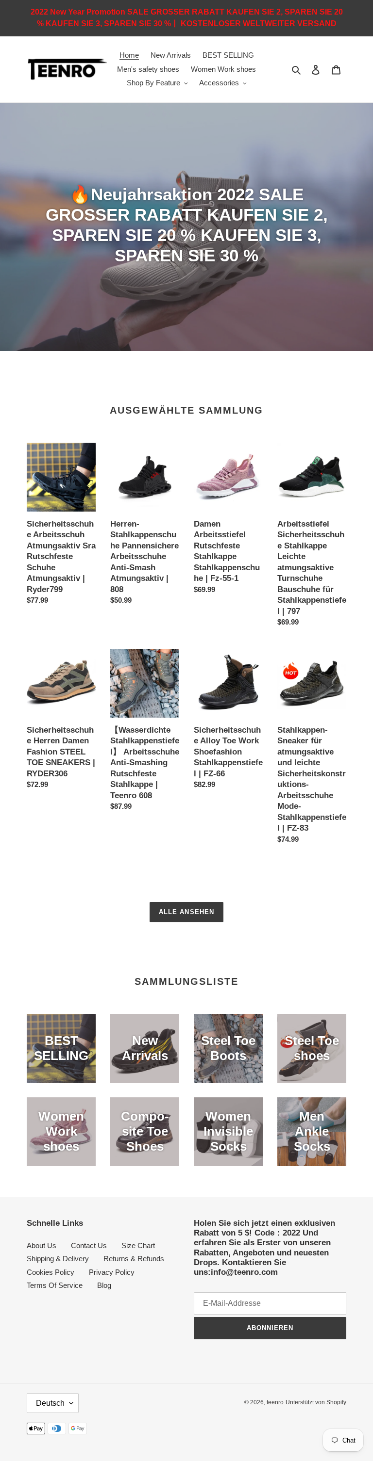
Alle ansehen (186, 911)
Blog (104, 1285)
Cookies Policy (50, 1272)
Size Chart (138, 1245)
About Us (41, 1245)
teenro (275, 1402)
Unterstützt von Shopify (316, 1402)
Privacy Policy (112, 1272)
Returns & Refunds (133, 1258)
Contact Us (89, 1245)
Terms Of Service (55, 1285)
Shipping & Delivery (58, 1258)
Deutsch (50, 1403)
